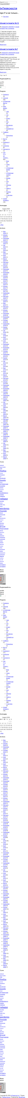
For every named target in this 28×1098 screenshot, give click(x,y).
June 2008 (4, 447)
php (1, 491)
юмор (1, 563)
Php (7, 122)
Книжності (6, 142)
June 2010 (4, 365)
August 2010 (5, 358)
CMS (7, 111)
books (4, 467)
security (2, 501)
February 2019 (5, 307)
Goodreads (3, 478)
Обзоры (8, 185)
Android (2, 465)
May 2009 (4, 410)
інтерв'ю (3, 565)
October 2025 (5, 242)
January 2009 (5, 423)
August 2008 (5, 440)
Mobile (8, 178)
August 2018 (5, 328)
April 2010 (4, 372)
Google (3, 480)
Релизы (8, 192)
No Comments (10, 28)
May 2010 (4, 369)
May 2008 (4, 451)
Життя (5, 139)
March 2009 (5, 416)
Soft (7, 181)
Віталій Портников (4, 528)
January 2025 (5, 266)
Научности (6, 149)
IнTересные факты (6, 102)
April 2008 (4, 454)
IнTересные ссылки (9, 174)
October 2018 (5, 321)
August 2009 (5, 399)
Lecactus (2, 489)
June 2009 (4, 406)
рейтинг (2, 558)
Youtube (3, 511)
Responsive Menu (5, 4)
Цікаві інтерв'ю (6, 199)
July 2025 (4, 246)
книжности (2, 552)
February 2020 (5, 297)
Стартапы (9, 195)
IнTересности (8, 8)
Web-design (5, 107)
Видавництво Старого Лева (3, 520)
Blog (7, 161)
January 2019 (5, 311)
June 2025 (4, 249)
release (4, 498)
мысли (2, 556)
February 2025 (5, 263)
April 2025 (4, 256)
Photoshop (9, 135)
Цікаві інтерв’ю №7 (9, 49)
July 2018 (4, 331)
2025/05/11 (11, 27)
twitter (1, 503)
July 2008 (4, 444)
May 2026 (4, 232)
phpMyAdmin (4, 493)
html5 (1, 482)
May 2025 (4, 253)
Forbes (1, 473)
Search (2, 2)
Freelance (6, 94)
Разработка (9, 129)
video (1, 504)
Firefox (3, 470)
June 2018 (4, 334)
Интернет (2, 532)
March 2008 (5, 457)
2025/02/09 (11, 53)
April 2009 (4, 413)
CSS (7, 115)
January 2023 (5, 283)
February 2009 (5, 420)
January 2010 (5, 382)
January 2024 (5, 280)
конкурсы (6, 146)
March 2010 (5, 375)
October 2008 (5, 433)
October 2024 (5, 276)
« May (1, 225)
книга (1, 551)
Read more (3, 44)
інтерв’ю (3, 566)
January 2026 (5, 236)
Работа (8, 188)
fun (0, 476)
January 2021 (5, 290)
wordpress (4, 508)
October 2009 (5, 393)
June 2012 (4, 341)
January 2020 (5, 300)
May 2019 (4, 304)
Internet (5, 98)
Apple (1, 467)
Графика (5, 132)
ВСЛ (1, 516)
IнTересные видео (9, 168)
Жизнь (1, 530)
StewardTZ (5, 27)
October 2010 (5, 352)
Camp (8, 164)
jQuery (8, 118)
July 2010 (4, 362)
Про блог (6, 16)
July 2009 (4, 403)
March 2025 (5, 259)
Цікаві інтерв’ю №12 (9, 23)
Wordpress (9, 125)
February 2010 (5, 379)
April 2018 (4, 338)
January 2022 (5, 287)
